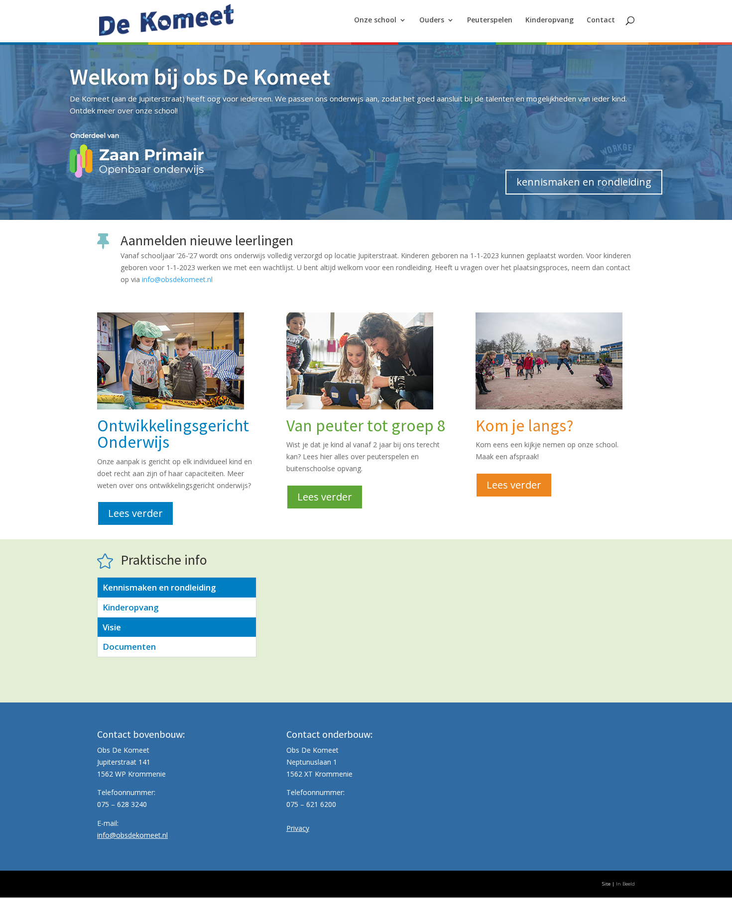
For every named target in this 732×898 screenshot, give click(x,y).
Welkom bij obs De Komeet (200, 76)
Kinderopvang (549, 20)
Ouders (431, 20)
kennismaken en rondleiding (583, 182)
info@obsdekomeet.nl (177, 279)
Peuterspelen (489, 20)
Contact (601, 20)
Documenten (129, 646)
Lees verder (135, 513)
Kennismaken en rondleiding (159, 587)
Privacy (297, 828)
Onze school (375, 20)
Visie (112, 627)
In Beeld (625, 884)
